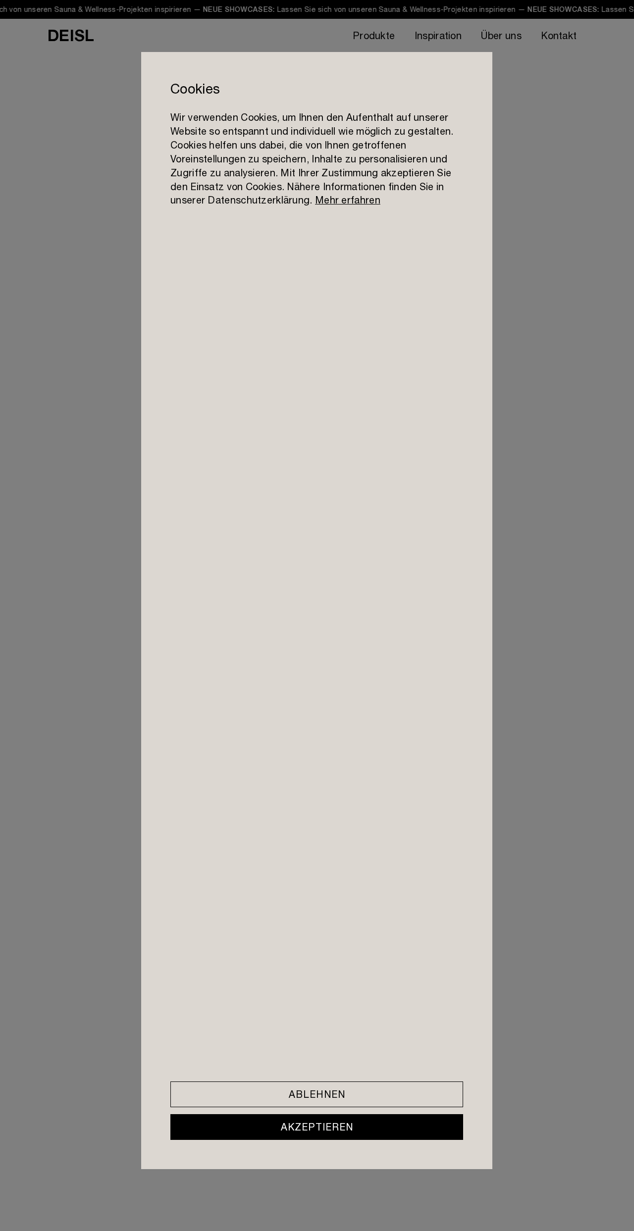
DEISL (71, 35)
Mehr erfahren (347, 200)
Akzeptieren (317, 1126)
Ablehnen (317, 1094)
